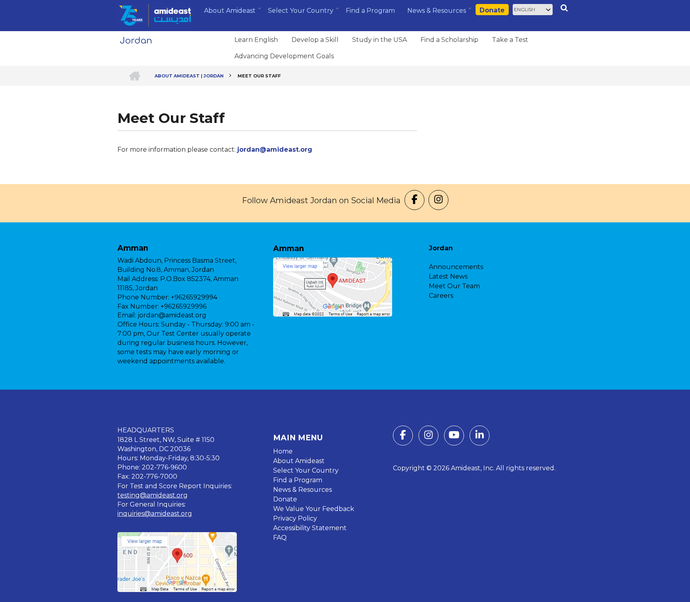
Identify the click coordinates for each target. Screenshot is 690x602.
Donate (492, 10)
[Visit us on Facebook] (414, 200)
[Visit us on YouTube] (454, 437)
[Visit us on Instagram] (438, 200)
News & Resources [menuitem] (437, 13)
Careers (441, 295)
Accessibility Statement (310, 528)
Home (283, 451)
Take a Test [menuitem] (510, 40)
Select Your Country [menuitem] (301, 13)
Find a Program (297, 480)
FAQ (280, 537)
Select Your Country (306, 470)
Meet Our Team (454, 286)
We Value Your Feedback (313, 509)
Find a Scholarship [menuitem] (449, 40)
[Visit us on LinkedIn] (479, 437)
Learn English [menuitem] (256, 40)
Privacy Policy (295, 518)
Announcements (456, 267)
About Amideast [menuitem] (231, 13)
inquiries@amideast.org (154, 513)
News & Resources (302, 489)
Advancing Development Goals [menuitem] (284, 56)
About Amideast (299, 461)
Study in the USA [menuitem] (379, 40)
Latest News (448, 276)
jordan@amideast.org (274, 149)
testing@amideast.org (152, 495)
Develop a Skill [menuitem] (315, 40)
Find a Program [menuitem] (370, 10)
